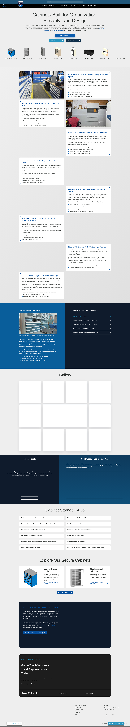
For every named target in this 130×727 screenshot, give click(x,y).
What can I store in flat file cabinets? (88, 517)
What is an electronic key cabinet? (88, 535)
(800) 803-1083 (44, 625)
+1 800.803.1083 (7, 2)
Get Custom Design (65, 35)
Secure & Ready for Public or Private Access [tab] (85, 324)
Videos (120, 1)
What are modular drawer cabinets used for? (42, 517)
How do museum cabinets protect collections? (42, 529)
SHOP (96, 5)
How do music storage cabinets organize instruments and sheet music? (88, 523)
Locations (106, 1)
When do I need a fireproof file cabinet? (42, 547)
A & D (57, 5)
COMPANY (90, 5)
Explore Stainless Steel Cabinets (96, 583)
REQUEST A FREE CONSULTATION (33, 632)
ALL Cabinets (65, 592)
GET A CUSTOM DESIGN (14, 723)
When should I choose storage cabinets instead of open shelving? (42, 523)
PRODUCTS (44, 5)
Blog (125, 1)
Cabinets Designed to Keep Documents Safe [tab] (85, 332)
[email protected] (89, 693)
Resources (114, 1)
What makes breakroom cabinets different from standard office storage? (42, 541)
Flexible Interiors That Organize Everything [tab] (85, 320)
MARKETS (52, 5)
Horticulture (65, 5)
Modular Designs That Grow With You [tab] (83, 328)
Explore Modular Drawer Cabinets (51, 583)
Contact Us (52, 625)
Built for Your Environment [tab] (80, 316)
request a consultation (57, 30)
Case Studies (82, 5)
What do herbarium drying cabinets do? (88, 541)
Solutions (74, 5)
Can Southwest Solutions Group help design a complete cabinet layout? (88, 547)
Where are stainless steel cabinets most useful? (88, 529)
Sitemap (124, 723)
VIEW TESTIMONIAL (29, 497)
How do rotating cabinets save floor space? (42, 535)
